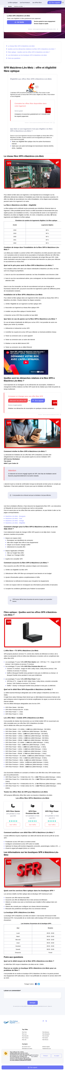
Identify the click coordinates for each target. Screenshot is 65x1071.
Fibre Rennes (45, 1039)
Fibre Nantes (45, 1037)
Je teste (20, 22)
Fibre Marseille (25, 1035)
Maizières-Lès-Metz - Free (13, 518)
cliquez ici (50, 1006)
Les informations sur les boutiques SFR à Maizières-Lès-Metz (27, 55)
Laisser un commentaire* (12, 990)
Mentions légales (46, 1046)
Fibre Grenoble (45, 1035)
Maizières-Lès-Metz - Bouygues (15, 516)
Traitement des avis (46, 1048)
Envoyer (32, 1003)
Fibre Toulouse (25, 1037)
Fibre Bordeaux (45, 1032)
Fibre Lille (24, 1039)
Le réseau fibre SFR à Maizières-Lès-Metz (21, 46)
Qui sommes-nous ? (26, 1046)
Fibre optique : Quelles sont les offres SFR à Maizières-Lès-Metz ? (29, 52)
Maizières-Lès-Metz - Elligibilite (15, 523)
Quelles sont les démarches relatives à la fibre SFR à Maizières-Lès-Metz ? (31, 49)
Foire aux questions (14, 58)
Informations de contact (27, 1048)
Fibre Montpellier (46, 1034)
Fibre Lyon (24, 1034)
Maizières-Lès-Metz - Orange (14, 520)
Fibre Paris (24, 1032)
